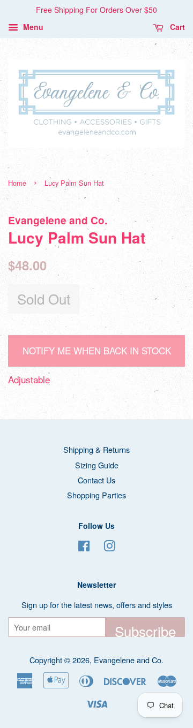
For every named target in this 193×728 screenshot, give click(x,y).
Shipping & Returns (96, 449)
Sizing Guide (96, 465)
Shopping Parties (96, 494)
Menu (32, 26)
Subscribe (145, 629)
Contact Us (96, 480)
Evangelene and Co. (129, 659)
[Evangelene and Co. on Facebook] (84, 547)
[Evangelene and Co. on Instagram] (109, 547)
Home (17, 183)
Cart (176, 26)
